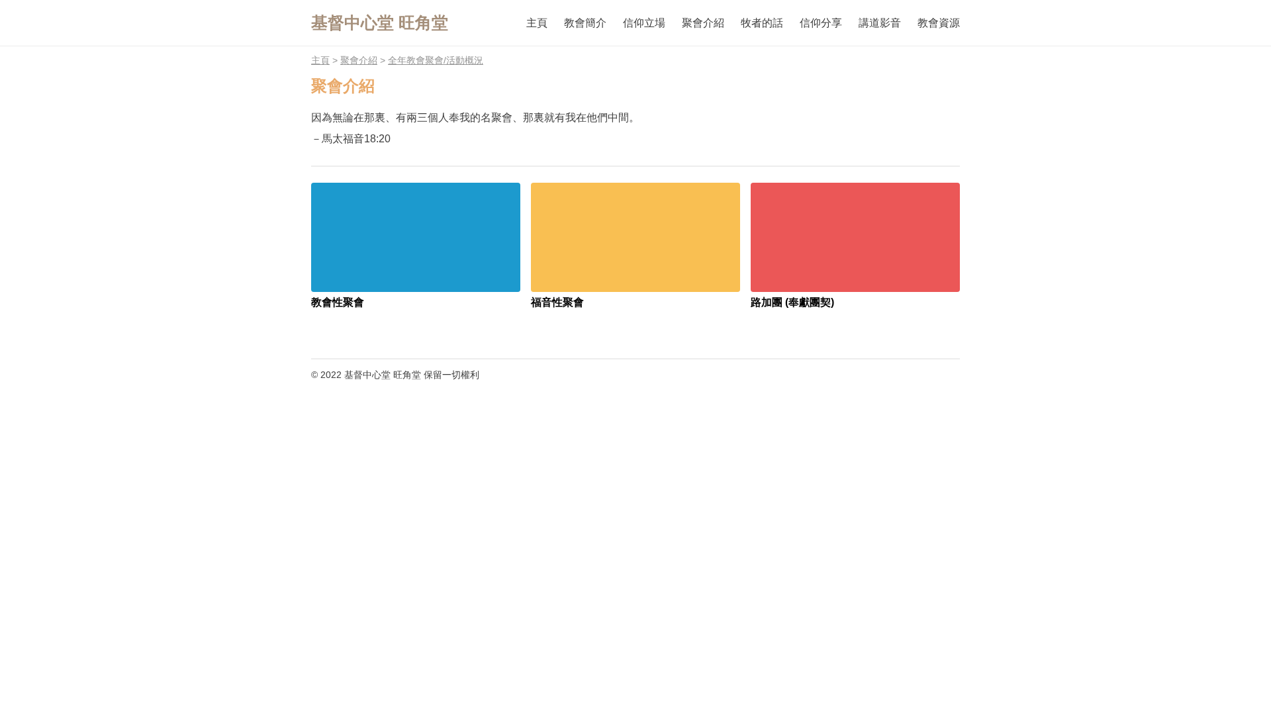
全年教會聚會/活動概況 (435, 60)
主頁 (320, 60)
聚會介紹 (358, 60)
